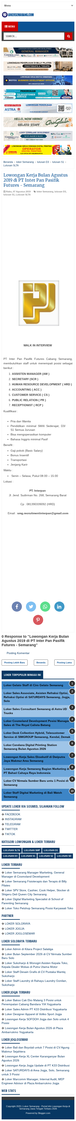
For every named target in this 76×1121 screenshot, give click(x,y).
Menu (11, 26)
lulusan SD (64, 856)
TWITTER (11, 829)
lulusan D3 (60, 191)
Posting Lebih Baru (14, 662)
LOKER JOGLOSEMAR (20, 933)
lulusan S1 (9, 194)
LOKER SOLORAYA (17, 923)
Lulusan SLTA (23, 194)
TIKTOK (10, 834)
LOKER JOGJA (14, 928)
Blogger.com (44, 1113)
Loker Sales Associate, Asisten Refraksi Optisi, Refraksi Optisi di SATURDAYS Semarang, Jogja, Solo (37, 697)
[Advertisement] (38, 236)
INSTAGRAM (13, 819)
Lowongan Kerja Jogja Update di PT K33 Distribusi (37, 1065)
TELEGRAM (12, 824)
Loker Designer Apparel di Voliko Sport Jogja (33, 1014)
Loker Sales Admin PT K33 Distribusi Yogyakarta (36, 1009)
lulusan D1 (51, 850)
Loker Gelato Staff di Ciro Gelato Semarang (33, 685)
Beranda (40, 662)
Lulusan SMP (32, 850)
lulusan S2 (46, 856)
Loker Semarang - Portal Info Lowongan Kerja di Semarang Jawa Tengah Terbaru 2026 (44, 1107)
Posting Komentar (18, 653)
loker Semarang (45, 191)
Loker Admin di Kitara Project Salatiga (29, 949)
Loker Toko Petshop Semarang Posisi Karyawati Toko (39, 908)
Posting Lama (64, 662)
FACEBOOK (12, 814)
